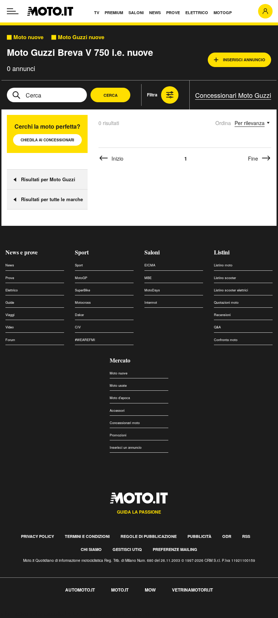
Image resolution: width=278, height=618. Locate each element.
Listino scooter (225, 277)
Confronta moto (225, 339)
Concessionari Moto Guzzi (233, 95)
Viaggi (9, 314)
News (9, 265)
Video (9, 327)
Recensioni (222, 314)
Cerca (111, 95)
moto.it (120, 589)
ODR (226, 536)
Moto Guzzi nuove (81, 37)
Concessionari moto (125, 422)
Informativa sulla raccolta (32, 613)
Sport (82, 252)
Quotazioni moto (226, 302)
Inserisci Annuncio (244, 59)
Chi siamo (91, 549)
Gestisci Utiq (127, 549)
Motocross (83, 302)
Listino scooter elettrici (231, 290)
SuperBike (82, 290)
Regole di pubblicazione (149, 536)
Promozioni (118, 435)
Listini (221, 252)
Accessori (117, 410)
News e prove (21, 252)
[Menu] (12, 11)
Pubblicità (199, 536)
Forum (10, 339)
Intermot (150, 302)
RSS (246, 536)
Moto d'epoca (120, 397)
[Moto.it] (50, 11)
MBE (148, 277)
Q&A (217, 327)
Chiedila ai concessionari (47, 139)
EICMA (149, 265)
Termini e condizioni (87, 536)
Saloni (152, 252)
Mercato (120, 360)
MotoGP (81, 277)
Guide (9, 302)
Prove (9, 277)
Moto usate (118, 385)
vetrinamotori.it (192, 589)
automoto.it (80, 589)
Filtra (152, 94)
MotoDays (152, 290)
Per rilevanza (250, 122)
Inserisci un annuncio (126, 447)
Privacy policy (37, 536)
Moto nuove (28, 37)
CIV (78, 327)
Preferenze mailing (175, 549)
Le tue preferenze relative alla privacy (113, 613)
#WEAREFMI (85, 339)
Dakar (79, 314)
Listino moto (223, 265)
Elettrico (11, 290)
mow (150, 589)
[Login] (265, 11)
